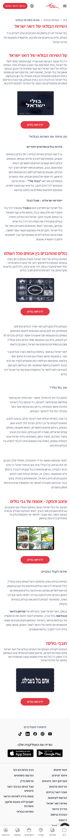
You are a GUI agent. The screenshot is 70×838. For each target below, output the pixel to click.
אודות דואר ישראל (56, 803)
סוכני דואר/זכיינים (56, 792)
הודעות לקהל (59, 826)
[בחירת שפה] (32, 6)
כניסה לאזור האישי (15, 6)
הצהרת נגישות (59, 815)
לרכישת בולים (35, 125)
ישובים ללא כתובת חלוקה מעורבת (19, 804)
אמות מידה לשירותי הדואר (18, 796)
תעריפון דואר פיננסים (54, 781)
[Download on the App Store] (20, 753)
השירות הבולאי (25, 812)
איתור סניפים (59, 775)
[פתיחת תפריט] (65, 6)
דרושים (63, 820)
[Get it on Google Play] (50, 753)
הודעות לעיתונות (57, 798)
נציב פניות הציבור (23, 770)
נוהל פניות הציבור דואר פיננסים (20, 789)
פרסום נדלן (27, 781)
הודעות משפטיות (24, 775)
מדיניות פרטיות (58, 787)
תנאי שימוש (60, 770)
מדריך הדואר (59, 809)
